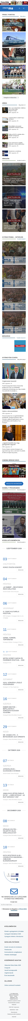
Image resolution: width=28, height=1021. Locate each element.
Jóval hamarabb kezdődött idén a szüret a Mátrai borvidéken (14, 282)
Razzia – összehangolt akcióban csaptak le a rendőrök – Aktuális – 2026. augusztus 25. (14, 227)
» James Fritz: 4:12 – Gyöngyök (13, 534)
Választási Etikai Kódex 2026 (12, 965)
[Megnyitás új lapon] (14, 471)
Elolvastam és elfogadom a (15, 909)
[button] (19, 8)
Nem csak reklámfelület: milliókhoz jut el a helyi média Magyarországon (17, 109)
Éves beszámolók (9, 975)
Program (6, 507)
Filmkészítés (8, 949)
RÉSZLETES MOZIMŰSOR (14, 483)
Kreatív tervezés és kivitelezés (13, 947)
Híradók (6, 176)
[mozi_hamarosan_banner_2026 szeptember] (14, 4)
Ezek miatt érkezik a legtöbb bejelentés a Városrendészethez (16, 143)
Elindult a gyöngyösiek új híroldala (14, 931)
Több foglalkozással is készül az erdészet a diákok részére (13, 259)
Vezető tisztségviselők (10, 970)
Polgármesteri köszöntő (9, 381)
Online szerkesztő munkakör (12, 985)
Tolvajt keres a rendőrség (15, 151)
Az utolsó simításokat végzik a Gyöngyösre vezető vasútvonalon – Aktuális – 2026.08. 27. (14, 180)
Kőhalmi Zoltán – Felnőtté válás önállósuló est (10, 831)
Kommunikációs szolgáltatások (13, 952)
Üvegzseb (7, 968)
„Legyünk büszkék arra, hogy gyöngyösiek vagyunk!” (10, 443)
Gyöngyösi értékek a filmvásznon (13, 936)
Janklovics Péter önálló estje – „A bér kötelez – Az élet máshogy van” (14, 795)
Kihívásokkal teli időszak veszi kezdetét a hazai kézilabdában (13, 329)
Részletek (20, 594)
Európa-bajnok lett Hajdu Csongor (14, 75)
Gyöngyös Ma (8, 256)
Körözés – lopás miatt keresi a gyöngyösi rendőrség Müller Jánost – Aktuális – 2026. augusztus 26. (13, 203)
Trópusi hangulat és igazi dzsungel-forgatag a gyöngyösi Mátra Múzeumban (13, 305)
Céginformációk (8, 973)
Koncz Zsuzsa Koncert (12, 567)
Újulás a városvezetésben (10, 411)
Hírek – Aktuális (9, 20)
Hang (22, 475)
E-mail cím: (14, 902)
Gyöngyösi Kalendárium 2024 (12, 934)
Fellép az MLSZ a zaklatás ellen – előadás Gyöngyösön (17, 135)
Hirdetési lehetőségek (10, 954)
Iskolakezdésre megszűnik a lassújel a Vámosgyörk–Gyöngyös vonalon (14, 42)
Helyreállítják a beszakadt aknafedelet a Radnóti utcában (16, 126)
